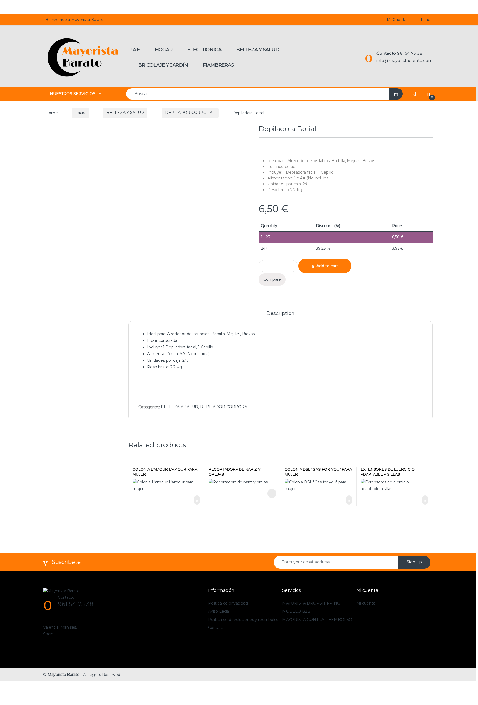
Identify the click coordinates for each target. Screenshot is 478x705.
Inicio (80, 112)
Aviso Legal (219, 611)
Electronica (204, 49)
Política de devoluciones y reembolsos (244, 619)
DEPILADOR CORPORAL (190, 112)
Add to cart (327, 265)
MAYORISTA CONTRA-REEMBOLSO (317, 619)
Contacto (217, 627)
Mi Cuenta (396, 19)
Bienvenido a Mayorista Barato (74, 19)
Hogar (164, 49)
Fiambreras (218, 65)
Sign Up (414, 562)
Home (51, 112)
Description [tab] (280, 313)
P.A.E (134, 49)
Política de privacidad (228, 603)
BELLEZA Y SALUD (125, 112)
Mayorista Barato (64, 674)
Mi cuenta (365, 603)
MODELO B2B (296, 611)
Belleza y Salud (257, 49)
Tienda (426, 19)
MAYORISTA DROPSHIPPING (311, 603)
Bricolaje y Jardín (163, 65)
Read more (271, 493)
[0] (428, 93)
